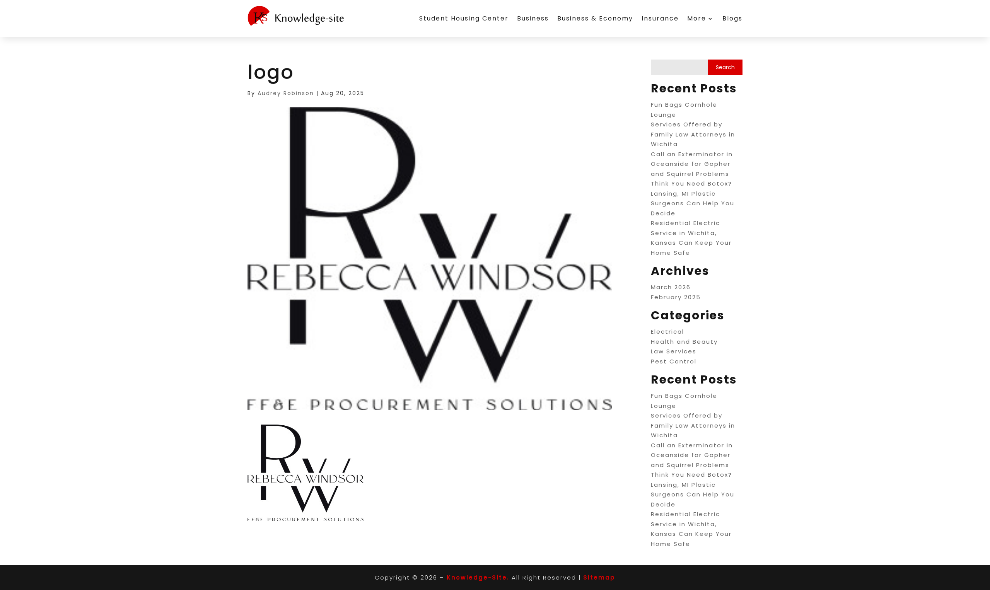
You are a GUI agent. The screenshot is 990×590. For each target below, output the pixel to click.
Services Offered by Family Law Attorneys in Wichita (693, 134)
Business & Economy (595, 18)
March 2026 (671, 287)
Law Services (673, 351)
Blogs (732, 18)
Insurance (660, 18)
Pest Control (673, 361)
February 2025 (676, 297)
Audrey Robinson (286, 93)
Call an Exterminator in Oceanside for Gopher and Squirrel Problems (692, 164)
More (696, 18)
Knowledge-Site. (478, 577)
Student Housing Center (464, 18)
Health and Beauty (684, 342)
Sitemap (599, 577)
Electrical (667, 331)
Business (533, 18)
